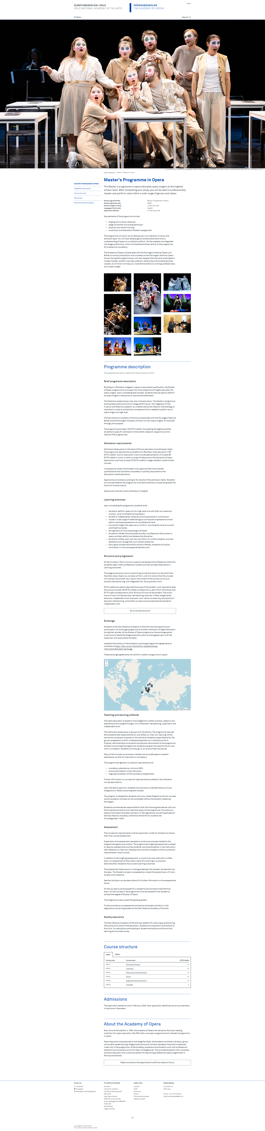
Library (136, 1094)
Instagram (79, 1089)
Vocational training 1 (133, 964)
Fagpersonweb (109, 1109)
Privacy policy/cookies (141, 1096)
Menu (78, 17)
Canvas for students (111, 1089)
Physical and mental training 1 (136, 972)
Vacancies (137, 1091)
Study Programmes (109, 172)
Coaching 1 (130, 968)
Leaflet (176, 709)
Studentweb (108, 1106)
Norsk (189, 3)
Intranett (107, 1086)
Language (129, 984)
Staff (135, 1089)
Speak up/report (139, 1099)
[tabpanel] (147, 972)
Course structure (80, 193)
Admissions (78, 198)
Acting (128, 976)
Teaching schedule (110, 1096)
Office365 (107, 1094)
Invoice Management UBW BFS (115, 1101)
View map (167, 1089)
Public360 (107, 1104)
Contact (136, 1086)
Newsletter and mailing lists (86, 1091)
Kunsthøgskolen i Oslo (80, 1126)
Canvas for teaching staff (113, 1091)
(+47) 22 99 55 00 (175, 1094)
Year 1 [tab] (108, 954)
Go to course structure (140, 611)
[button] (148, 685)
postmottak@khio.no (175, 1096)
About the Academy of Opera (84, 203)
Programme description (82, 188)
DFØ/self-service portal (112, 1099)
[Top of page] (132, 1117)
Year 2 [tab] (117, 954)
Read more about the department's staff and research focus (147, 1063)
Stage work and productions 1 (136, 980)
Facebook (79, 1086)
